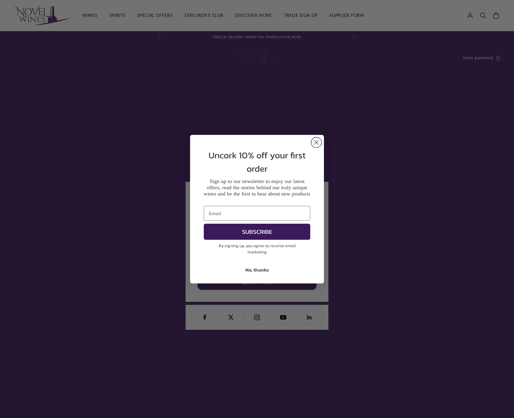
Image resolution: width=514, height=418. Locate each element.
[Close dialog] (316, 142)
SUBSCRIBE (257, 231)
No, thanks (257, 269)
